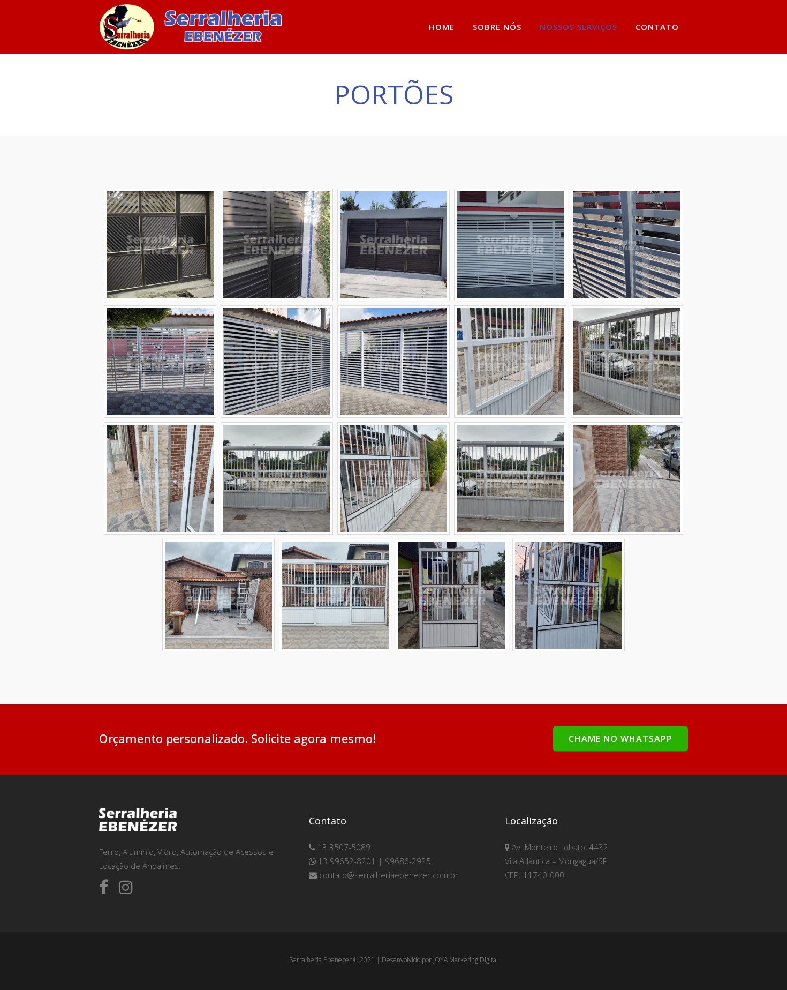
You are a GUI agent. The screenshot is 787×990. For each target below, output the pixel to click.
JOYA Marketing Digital (465, 959)
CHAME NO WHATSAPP (620, 738)
